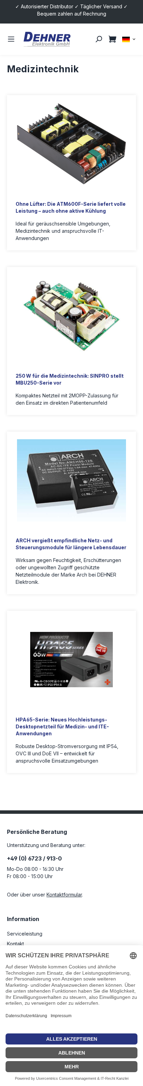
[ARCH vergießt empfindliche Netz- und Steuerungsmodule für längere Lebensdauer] (71, 480)
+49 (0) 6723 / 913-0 (34, 858)
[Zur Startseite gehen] (47, 39)
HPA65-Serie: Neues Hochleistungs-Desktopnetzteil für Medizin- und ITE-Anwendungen (62, 726)
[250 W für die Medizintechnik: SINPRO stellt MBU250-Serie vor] (71, 315)
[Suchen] (98, 39)
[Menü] (11, 39)
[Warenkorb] (112, 39)
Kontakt (15, 944)
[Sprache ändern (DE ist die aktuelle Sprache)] (129, 39)
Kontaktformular (64, 895)
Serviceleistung (24, 934)
